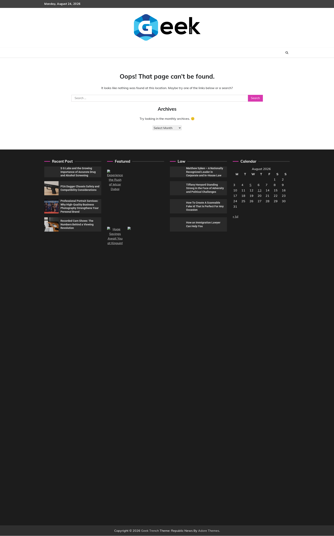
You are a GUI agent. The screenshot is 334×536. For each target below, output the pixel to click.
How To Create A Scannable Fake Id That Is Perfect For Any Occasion (205, 206)
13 (260, 190)
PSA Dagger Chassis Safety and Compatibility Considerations (79, 188)
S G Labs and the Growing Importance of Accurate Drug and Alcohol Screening (78, 172)
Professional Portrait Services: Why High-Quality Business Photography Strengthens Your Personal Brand (79, 206)
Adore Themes (208, 531)
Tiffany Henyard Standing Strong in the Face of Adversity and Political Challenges (205, 188)
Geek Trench (150, 531)
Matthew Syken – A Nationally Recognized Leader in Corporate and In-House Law (204, 172)
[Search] (287, 53)
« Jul (235, 216)
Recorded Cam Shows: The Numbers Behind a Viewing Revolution (77, 224)
